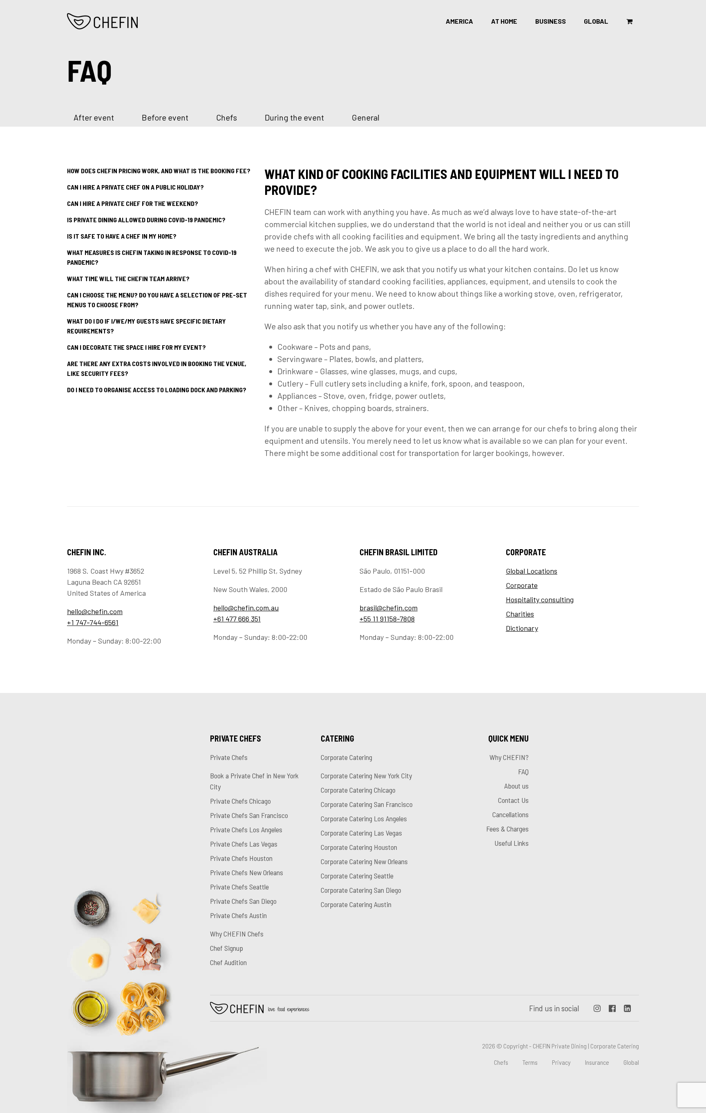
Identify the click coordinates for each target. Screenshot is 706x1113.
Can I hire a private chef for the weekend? (132, 203)
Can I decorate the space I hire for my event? (136, 347)
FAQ (523, 771)
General (366, 117)
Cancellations (510, 814)
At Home (504, 21)
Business (550, 21)
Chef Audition (228, 962)
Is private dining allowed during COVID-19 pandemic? (146, 219)
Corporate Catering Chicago (358, 789)
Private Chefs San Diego (243, 900)
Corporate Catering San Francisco (367, 804)
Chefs (226, 117)
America (459, 21)
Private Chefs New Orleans (246, 872)
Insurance (597, 1062)
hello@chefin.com (95, 611)
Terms (530, 1062)
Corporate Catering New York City (366, 775)
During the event (294, 117)
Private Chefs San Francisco (249, 815)
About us (516, 785)
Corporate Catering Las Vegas (361, 832)
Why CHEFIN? (509, 757)
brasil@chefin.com (389, 607)
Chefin (260, 1008)
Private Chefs (229, 757)
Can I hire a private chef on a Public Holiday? (135, 187)
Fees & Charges (507, 828)
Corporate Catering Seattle (357, 875)
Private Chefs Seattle (239, 886)
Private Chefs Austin (238, 915)
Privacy (561, 1062)
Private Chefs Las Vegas (243, 843)
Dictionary (522, 628)
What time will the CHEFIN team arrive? (128, 278)
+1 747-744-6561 (92, 622)
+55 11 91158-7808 (387, 618)
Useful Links (511, 842)
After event (94, 117)
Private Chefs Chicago (240, 800)
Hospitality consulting (540, 599)
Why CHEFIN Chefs (237, 933)
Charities (520, 613)
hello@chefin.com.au (246, 607)
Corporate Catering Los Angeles (364, 818)
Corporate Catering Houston (359, 847)
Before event (165, 117)
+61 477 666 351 (237, 618)
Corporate (522, 585)
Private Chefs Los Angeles (246, 829)
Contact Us (513, 800)
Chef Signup (226, 947)
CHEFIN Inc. (103, 21)
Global (596, 21)
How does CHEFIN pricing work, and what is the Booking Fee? (158, 170)
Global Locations (531, 570)
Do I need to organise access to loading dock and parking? (156, 389)
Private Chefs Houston (241, 858)
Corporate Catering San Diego (361, 889)
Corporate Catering (346, 757)
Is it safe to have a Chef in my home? (121, 236)
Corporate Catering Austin (356, 904)
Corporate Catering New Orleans (364, 861)
